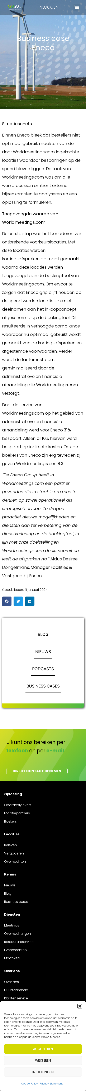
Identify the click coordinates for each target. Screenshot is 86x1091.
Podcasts (43, 668)
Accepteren (43, 1049)
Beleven (10, 845)
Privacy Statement (51, 1083)
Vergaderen (14, 853)
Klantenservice (16, 998)
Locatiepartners (17, 813)
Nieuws (43, 651)
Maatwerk (12, 958)
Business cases (43, 686)
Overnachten (15, 861)
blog (43, 634)
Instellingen (43, 1072)
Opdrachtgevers (17, 805)
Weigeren (43, 1060)
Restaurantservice (19, 941)
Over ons (11, 981)
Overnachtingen (17, 933)
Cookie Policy (29, 1083)
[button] (80, 1006)
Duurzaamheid (16, 990)
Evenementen (15, 950)
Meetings (11, 925)
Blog (7, 893)
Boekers (10, 821)
